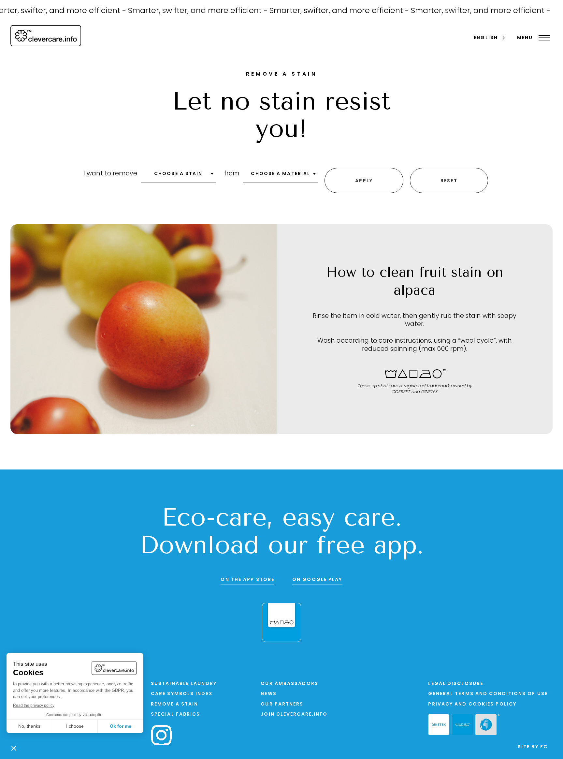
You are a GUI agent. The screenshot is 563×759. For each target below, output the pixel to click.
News (268, 694)
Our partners (282, 704)
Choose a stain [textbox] (178, 173)
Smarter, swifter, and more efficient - (184, 11)
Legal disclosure (455, 683)
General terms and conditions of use (488, 694)
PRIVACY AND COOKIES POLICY (472, 704)
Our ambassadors (289, 683)
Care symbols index (182, 694)
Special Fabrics (175, 714)
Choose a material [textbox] (280, 173)
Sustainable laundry (184, 683)
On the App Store (247, 579)
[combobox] (178, 176)
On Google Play (317, 579)
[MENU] (542, 38)
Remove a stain (174, 704)
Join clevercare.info (294, 714)
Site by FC (533, 747)
